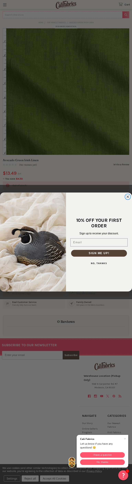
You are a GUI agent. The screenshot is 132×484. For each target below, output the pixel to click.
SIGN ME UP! (99, 253)
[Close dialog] (127, 196)
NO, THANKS (99, 263)
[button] (123, 475)
